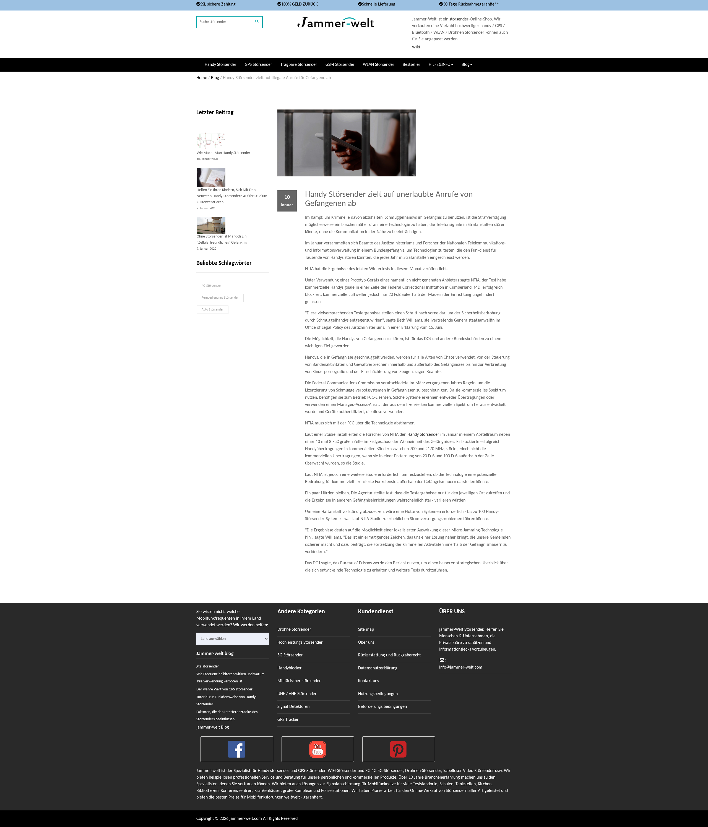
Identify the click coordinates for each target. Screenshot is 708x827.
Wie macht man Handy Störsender (223, 153)
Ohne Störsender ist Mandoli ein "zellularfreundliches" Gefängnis (222, 239)
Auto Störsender (212, 309)
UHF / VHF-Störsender (297, 694)
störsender (458, 19)
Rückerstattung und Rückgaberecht (389, 655)
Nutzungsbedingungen (378, 694)
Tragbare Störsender (298, 64)
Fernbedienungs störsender (220, 297)
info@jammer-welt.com (460, 667)
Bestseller (411, 64)
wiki (416, 47)
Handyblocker (289, 668)
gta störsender (207, 666)
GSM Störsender (340, 64)
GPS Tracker (288, 720)
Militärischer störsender (299, 681)
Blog (215, 78)
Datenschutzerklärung (377, 668)
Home (201, 78)
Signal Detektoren (293, 707)
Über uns (366, 642)
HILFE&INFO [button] (440, 64)
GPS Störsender (258, 64)
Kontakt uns (368, 681)
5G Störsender (290, 655)
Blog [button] (466, 64)
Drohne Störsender (294, 629)
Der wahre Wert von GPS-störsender (224, 689)
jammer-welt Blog (212, 727)
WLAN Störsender (378, 64)
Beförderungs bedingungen (382, 707)
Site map (366, 629)
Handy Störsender (220, 64)
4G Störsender (211, 286)
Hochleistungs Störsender (300, 642)
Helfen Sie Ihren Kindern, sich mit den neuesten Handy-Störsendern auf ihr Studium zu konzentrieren (232, 196)
